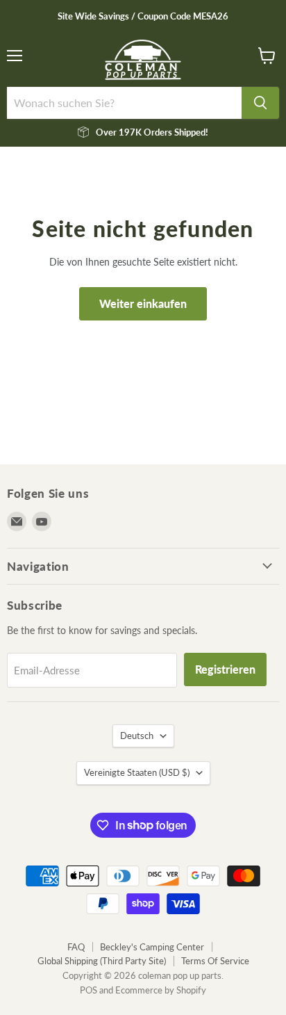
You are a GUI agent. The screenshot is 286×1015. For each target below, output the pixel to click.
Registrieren (225, 669)
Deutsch (136, 735)
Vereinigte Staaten (137, 772)
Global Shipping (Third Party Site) (101, 960)
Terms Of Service (215, 960)
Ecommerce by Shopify (160, 990)
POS (88, 990)
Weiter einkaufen (143, 303)
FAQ (76, 946)
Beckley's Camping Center (152, 946)
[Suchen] (260, 103)
